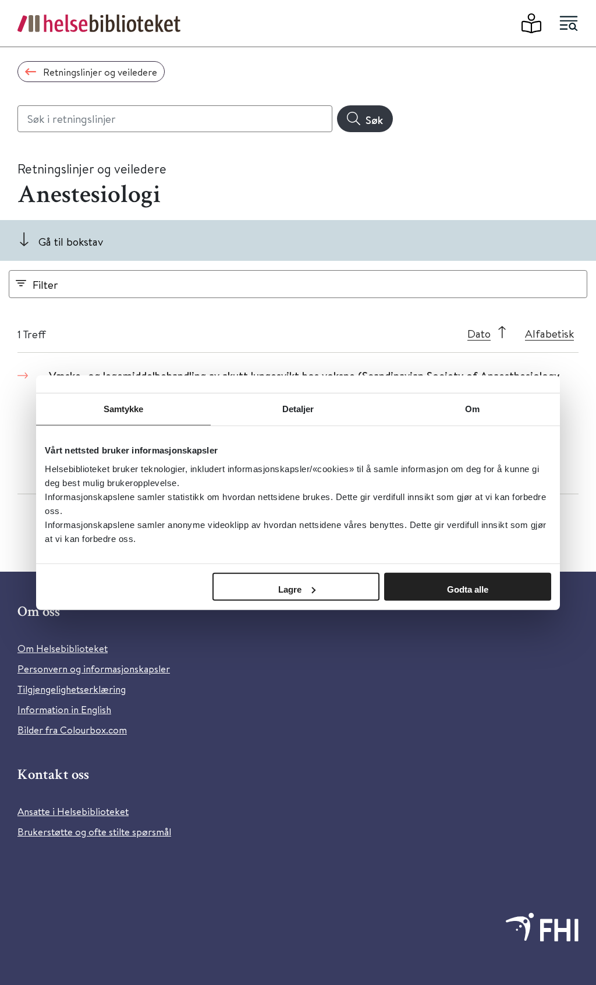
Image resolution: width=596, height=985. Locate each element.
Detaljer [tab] (298, 409)
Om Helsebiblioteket (62, 648)
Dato (479, 333)
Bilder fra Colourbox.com (72, 729)
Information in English (64, 709)
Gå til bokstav (70, 241)
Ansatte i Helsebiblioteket (73, 811)
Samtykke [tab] (124, 409)
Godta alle (467, 589)
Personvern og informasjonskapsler (93, 668)
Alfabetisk (549, 333)
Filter (45, 284)
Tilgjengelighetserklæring (71, 689)
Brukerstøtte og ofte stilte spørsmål (94, 831)
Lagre (289, 589)
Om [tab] (472, 409)
